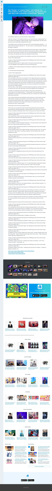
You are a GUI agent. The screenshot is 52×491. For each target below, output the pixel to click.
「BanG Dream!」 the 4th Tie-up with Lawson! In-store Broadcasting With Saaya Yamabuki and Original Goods (21, 459)
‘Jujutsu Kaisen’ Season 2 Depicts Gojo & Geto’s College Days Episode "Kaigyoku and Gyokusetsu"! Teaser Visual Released (45, 421)
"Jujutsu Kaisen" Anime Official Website (16, 253)
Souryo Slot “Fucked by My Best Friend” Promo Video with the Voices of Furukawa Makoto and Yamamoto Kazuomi (44, 453)
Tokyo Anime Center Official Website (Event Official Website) (21, 251)
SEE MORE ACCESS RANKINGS (39, 466)
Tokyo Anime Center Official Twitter (15, 252)
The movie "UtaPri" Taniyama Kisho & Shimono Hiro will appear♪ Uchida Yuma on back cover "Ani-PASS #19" (45, 438)
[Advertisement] (27, 2)
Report (1, 17)
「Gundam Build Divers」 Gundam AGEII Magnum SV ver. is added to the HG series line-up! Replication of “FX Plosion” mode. (21, 453)
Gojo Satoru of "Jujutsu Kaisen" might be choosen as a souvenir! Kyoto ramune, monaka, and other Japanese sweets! (21, 329)
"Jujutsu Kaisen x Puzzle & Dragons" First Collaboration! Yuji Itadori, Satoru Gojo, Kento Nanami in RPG (33, 329)
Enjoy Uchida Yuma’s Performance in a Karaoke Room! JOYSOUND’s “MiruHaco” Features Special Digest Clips (33, 438)
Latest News (1, 10)
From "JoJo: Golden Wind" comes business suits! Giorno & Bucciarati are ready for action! (43, 459)
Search (1, 5)
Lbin (24, 6)
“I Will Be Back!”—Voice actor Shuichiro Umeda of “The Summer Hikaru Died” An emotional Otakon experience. (10, 329)
